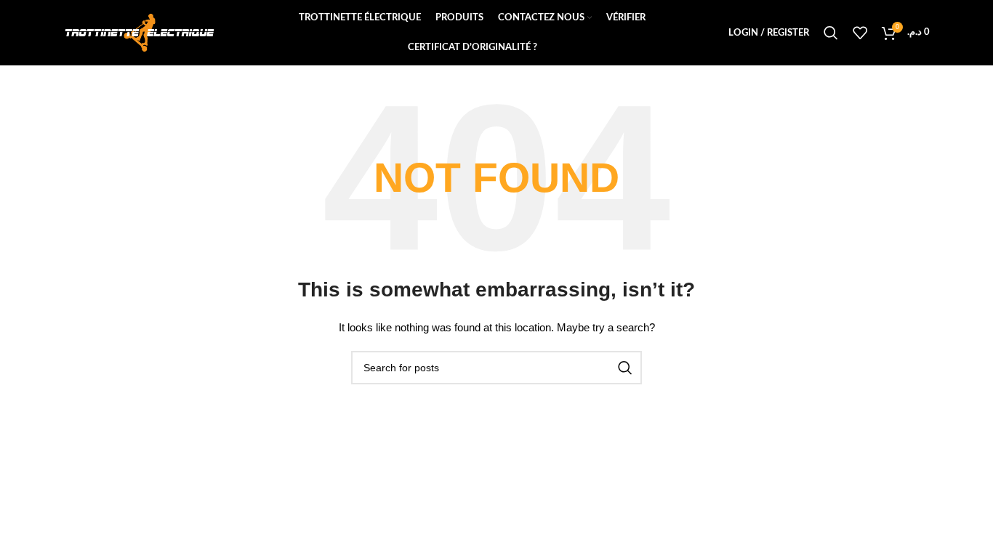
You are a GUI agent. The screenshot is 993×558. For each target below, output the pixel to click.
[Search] (830, 32)
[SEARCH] (625, 367)
